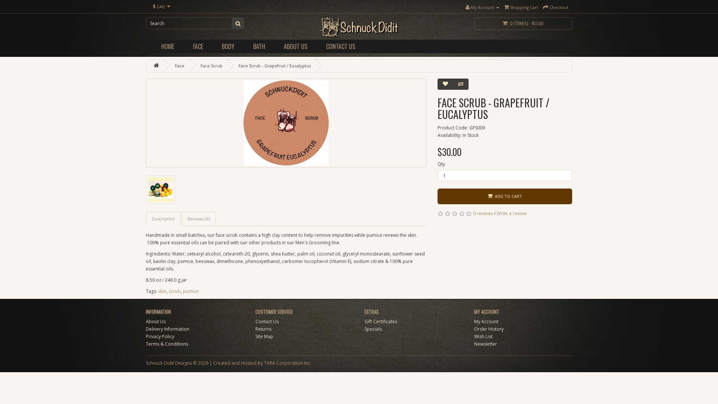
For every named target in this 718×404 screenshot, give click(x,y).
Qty (441, 164)
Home (167, 46)
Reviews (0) (199, 218)
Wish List (483, 336)
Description (163, 218)
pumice (191, 291)
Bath (259, 46)
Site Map (264, 336)
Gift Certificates (381, 321)
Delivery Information (167, 329)
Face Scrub (211, 65)
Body (228, 46)
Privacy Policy (160, 336)
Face (198, 46)
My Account (486, 321)
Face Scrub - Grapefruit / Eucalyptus (275, 65)
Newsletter (485, 344)
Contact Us (340, 46)
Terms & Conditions (167, 344)
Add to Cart (507, 196)
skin (162, 291)
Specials (373, 329)
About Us (295, 46)
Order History (489, 329)
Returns (263, 329)
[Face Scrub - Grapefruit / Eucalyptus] (286, 123)
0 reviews (483, 213)
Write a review (512, 213)
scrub (175, 291)
